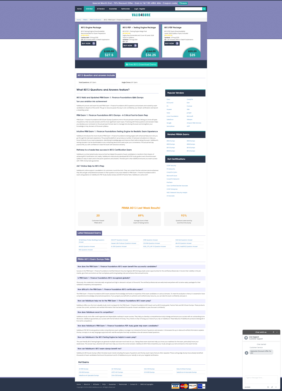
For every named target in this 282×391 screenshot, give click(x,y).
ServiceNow (170, 126)
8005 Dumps (171, 144)
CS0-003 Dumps (84, 372)
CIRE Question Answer (150, 240)
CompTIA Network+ (173, 179)
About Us (87, 384)
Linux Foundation (172, 116)
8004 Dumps (191, 141)
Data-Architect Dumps (184, 369)
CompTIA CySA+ (172, 172)
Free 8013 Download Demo (142, 64)
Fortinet (189, 106)
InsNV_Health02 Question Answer (186, 246)
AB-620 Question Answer (87, 246)
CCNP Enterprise (172, 189)
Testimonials (125, 9)
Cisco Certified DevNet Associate (177, 186)
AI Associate (170, 196)
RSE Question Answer (86, 250)
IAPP (188, 126)
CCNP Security (171, 165)
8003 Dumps (171, 151)
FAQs (104, 384)
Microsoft (190, 116)
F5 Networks (171, 169)
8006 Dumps (191, 144)
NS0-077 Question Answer (119, 240)
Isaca (168, 113)
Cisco (168, 99)
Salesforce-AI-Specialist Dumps (89, 375)
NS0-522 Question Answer (183, 240)
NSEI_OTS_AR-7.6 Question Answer (154, 246)
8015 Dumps (171, 148)
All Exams (96, 384)
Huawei (169, 109)
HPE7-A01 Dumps (117, 372)
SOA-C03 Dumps (116, 375)
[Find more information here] (261, 359)
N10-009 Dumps (149, 372)
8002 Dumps (171, 141)
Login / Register (139, 9)
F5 (167, 106)
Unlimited (89, 9)
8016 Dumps (191, 148)
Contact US (133, 384)
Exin (188, 103)
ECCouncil (170, 103)
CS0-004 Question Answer (151, 243)
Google (169, 123)
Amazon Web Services (194, 123)
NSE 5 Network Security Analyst (177, 192)
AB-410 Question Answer (183, 243)
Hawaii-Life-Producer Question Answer (123, 243)
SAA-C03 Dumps (149, 369)
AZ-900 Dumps (83, 369)
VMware (189, 119)
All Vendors (101, 9)
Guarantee (113, 9)
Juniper (189, 113)
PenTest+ (170, 182)
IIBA (188, 109)
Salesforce (170, 119)
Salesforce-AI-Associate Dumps (187, 372)
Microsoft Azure (172, 176)
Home (79, 9)
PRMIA (85, 20)
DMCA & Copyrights (146, 384)
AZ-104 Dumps (116, 369)
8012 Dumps (191, 151)
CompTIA (190, 99)
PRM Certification (95, 20)
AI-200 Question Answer (119, 246)
